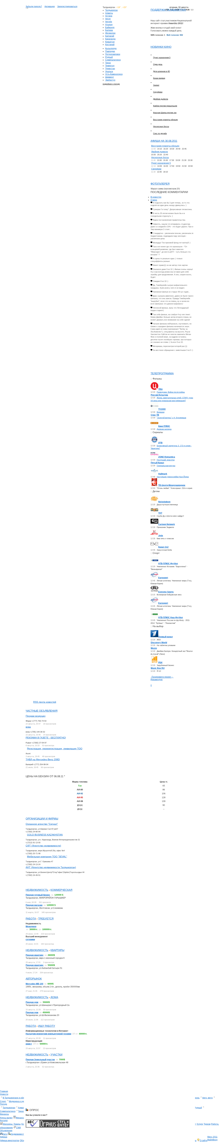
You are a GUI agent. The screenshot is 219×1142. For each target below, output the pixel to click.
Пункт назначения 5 (161, 57)
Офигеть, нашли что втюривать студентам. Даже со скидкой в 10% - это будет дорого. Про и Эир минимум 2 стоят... (172, 226)
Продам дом (32, 1002)
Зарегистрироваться (67, 6)
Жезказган (110, 33)
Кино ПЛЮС (164, 426)
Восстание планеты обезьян (165, 120)
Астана (108, 16)
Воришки (160, 412)
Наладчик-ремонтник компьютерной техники (48, 1034)
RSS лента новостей (44, 702)
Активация (49, 6)
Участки (56, 1054)
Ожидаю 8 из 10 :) (160, 281)
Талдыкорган (111, 10)
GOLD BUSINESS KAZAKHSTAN (45, 834)
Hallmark (162, 474)
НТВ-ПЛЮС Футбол (168, 563)
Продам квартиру (34, 955)
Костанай (109, 44)
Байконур (109, 27)
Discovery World (159, 642)
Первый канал (165, 637)
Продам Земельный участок (40, 1059)
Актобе (108, 21)
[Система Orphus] (48, 1127)
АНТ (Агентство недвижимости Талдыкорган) (51, 867)
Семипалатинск (113, 60)
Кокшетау (110, 42)
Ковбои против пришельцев (165, 106)
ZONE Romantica (166, 457)
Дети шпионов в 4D (161, 71)
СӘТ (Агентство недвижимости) (43, 845)
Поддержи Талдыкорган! (168, 9)
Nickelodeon (164, 502)
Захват (156, 85)
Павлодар (110, 51)
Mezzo (154, 648)
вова (28, 727)
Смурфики (157, 92)
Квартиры (57, 950)
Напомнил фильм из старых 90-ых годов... (171, 292)
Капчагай (109, 36)
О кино (154, 200)
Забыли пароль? (34, 6)
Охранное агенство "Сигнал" (42, 824)
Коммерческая (61, 889)
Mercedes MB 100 (34, 984)
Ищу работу (46, 1025)
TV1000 (162, 409)
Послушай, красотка (166, 460)
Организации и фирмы (42, 818)
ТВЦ (160, 389)
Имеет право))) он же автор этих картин (170, 265)
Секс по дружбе (160, 133)
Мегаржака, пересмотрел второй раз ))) (170, 346)
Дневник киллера (164, 429)
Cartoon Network (166, 524)
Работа (31, 918)
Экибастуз (110, 80)
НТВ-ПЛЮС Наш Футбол (170, 617)
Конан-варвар (159, 78)
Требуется (46, 918)
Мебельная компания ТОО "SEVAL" (47, 856)
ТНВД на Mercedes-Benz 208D (43, 759)
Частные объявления (41, 710)
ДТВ (160, 443)
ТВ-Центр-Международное (171, 485)
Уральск (109, 71)
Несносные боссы (161, 126)
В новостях (156, 197)
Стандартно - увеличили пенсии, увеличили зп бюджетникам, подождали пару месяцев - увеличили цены (172, 236)
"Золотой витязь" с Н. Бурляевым (171, 418)
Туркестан (110, 68)
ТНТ (160, 513)
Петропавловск (112, 54)
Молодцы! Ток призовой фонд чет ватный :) (171, 243)
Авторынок (34, 978)
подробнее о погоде (111, 84)
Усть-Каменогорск (114, 74)
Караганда (110, 39)
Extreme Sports (166, 592)
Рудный (109, 57)
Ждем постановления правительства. (169, 220)
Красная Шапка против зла (164, 113)
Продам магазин (34, 905)
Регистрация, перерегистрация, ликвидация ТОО (54, 748)
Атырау (109, 24)
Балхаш (109, 30)
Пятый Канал (157, 463)
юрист (29, 1044)
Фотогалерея (160, 183)
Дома (54, 997)
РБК (160, 662)
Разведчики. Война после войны (171, 392)
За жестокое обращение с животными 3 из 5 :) (173, 350)
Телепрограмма (162, 373)
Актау (108, 19)
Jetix (160, 535)
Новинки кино (161, 46)
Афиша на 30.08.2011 (164, 140)
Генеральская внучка (166, 466)
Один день (157, 64)
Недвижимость (37, 889)
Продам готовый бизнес (38, 895)
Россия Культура (159, 395)
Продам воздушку (36, 716)
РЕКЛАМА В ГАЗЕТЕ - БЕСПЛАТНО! (46, 737)
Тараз (108, 63)
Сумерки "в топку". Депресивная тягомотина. (172, 209)
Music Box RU (158, 668)
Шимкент (109, 77)
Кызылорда (111, 48)
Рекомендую (157, 679)
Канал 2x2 (163, 547)
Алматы (109, 13)
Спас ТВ (155, 415)
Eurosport (163, 578)
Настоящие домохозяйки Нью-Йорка (173, 477)
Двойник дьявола (160, 99)
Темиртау (109, 65)
